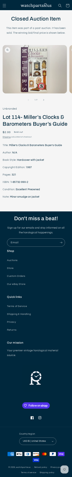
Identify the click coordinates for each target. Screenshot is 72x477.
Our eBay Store (16, 284)
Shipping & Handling (19, 314)
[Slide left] (28, 100)
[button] (4, 5)
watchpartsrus (23, 467)
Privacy (11, 322)
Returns (11, 330)
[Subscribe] (61, 242)
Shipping (7, 137)
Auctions (12, 260)
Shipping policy (47, 472)
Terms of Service (17, 306)
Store (10, 268)
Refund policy (40, 467)
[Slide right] (44, 100)
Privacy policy (57, 467)
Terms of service (28, 472)
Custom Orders (16, 276)
